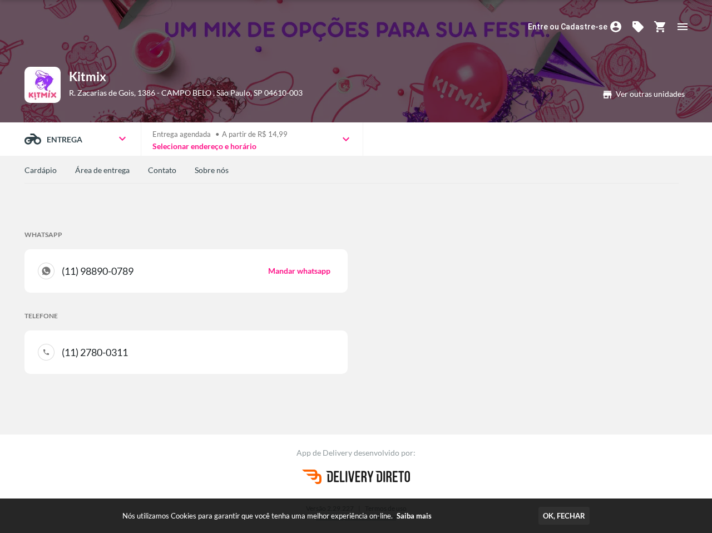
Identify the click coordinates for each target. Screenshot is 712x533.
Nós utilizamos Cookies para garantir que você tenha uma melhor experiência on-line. (277, 515)
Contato (162, 170)
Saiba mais (414, 515)
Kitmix (87, 76)
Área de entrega (102, 170)
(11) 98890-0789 (196, 271)
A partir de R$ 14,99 (255, 134)
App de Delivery (325, 452)
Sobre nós (212, 170)
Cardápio (40, 170)
